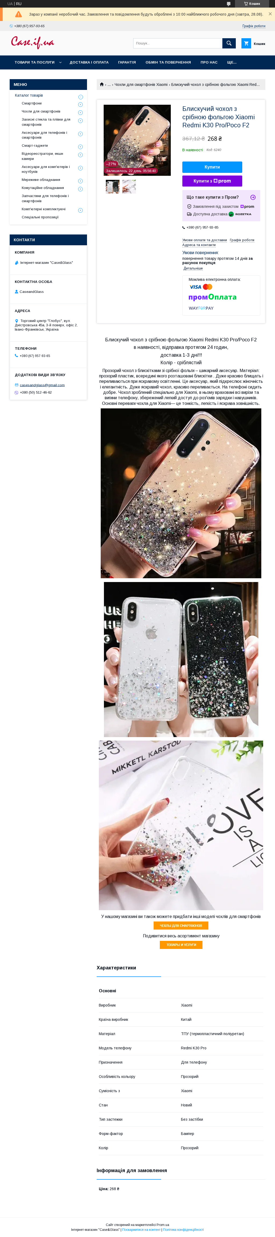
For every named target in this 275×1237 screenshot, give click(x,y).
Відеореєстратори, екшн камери (42, 156)
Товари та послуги (35, 62)
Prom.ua (163, 1225)
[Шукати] (229, 43)
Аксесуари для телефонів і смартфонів (44, 135)
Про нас (209, 62)
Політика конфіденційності (183, 1230)
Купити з (203, 181)
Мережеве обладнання (41, 180)
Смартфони (32, 103)
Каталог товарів (29, 95)
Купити (212, 167)
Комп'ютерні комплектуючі (44, 209)
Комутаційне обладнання (43, 188)
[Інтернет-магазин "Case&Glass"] (32, 48)
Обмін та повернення (168, 62)
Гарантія (127, 62)
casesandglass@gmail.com (42, 385)
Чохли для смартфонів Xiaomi (141, 84)
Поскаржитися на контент (141, 1230)
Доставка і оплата (89, 62)
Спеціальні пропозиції (40, 217)
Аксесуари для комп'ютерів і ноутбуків (46, 169)
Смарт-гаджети (35, 145)
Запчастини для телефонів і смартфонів (45, 198)
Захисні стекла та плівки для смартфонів (46, 121)
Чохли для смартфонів (41, 111)
